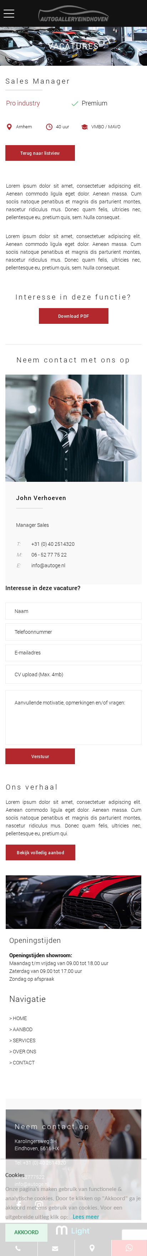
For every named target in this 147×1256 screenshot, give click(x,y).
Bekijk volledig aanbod (40, 852)
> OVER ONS (22, 1051)
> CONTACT (22, 1062)
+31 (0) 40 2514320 (53, 543)
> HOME (18, 1018)
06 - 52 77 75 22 (49, 554)
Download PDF (73, 316)
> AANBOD (20, 1029)
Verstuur (40, 756)
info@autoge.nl (48, 565)
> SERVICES (22, 1040)
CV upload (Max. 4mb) (39, 674)
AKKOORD (26, 1233)
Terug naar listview (40, 153)
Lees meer (86, 1217)
